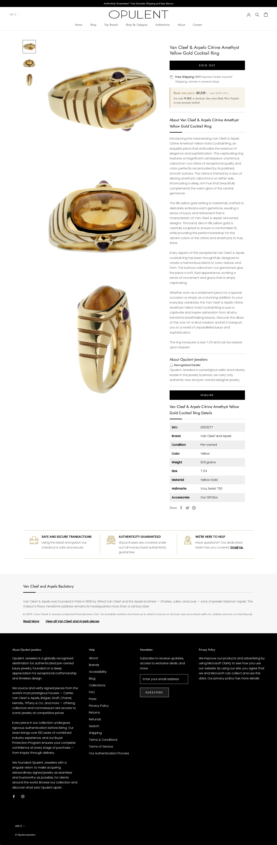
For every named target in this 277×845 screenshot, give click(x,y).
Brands (94, 665)
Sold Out (207, 65)
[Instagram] (22, 796)
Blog (92, 678)
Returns (94, 712)
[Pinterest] (194, 508)
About (181, 25)
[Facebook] (181, 508)
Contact (197, 25)
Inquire (207, 395)
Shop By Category (137, 25)
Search (94, 726)
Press (92, 699)
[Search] (257, 14)
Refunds (95, 719)
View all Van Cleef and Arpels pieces (72, 621)
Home (78, 25)
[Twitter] (187, 508)
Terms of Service (101, 746)
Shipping (95, 733)
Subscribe (154, 692)
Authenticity (162, 25)
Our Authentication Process (109, 753)
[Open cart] (266, 14)
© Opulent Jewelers (25, 835)
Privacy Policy (99, 706)
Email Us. (236, 547)
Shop (93, 25)
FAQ (92, 692)
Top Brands (111, 25)
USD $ (12, 14)
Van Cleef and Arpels (215, 436)
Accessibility (98, 672)
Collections (97, 685)
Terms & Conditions (103, 740)
